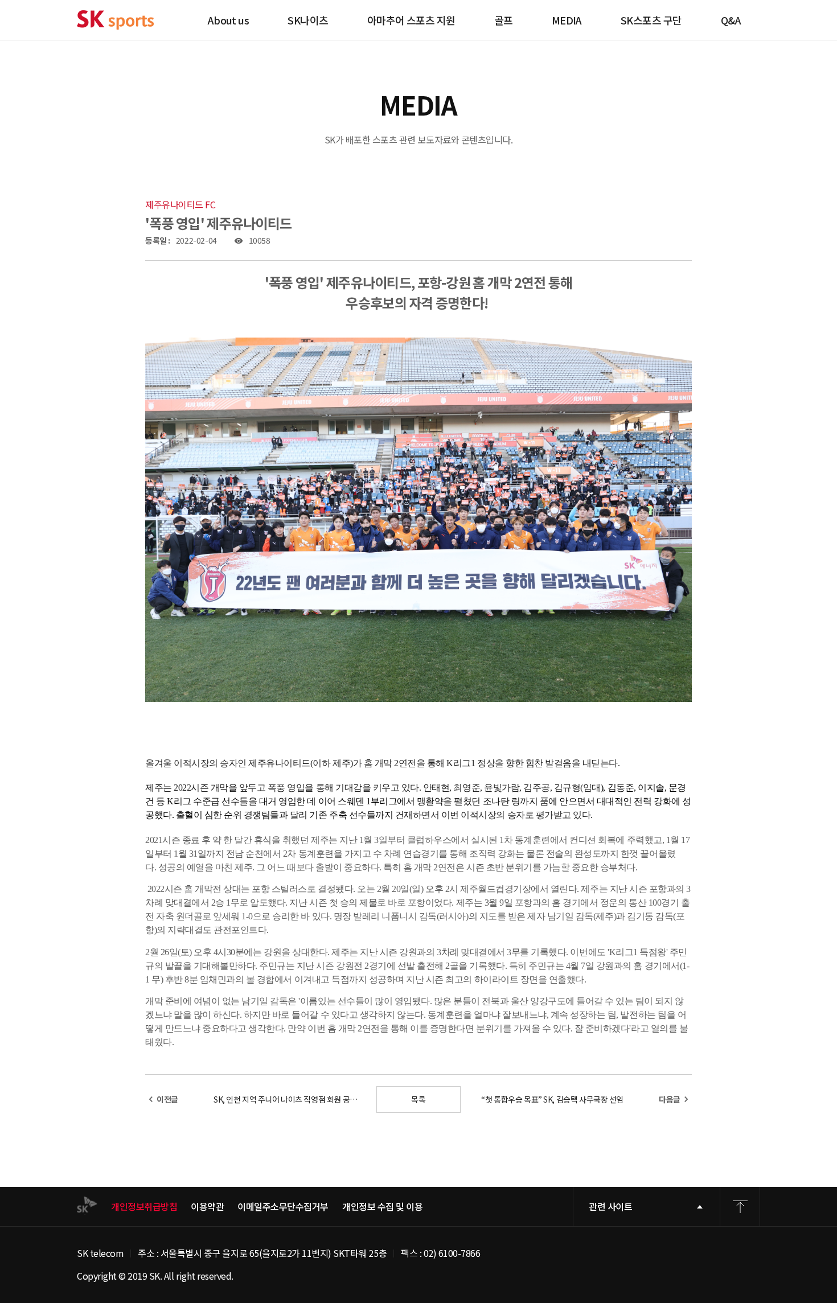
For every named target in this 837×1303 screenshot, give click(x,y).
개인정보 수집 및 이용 (382, 1206)
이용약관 (207, 1206)
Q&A (731, 20)
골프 (503, 20)
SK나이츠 (308, 20)
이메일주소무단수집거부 (283, 1206)
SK (115, 20)
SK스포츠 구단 (651, 20)
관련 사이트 (610, 1206)
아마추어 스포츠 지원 (411, 20)
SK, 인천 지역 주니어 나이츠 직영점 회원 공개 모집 (289, 1099)
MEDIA (567, 20)
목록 (418, 1099)
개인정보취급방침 (144, 1206)
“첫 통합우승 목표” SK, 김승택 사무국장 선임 (552, 1099)
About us (228, 20)
